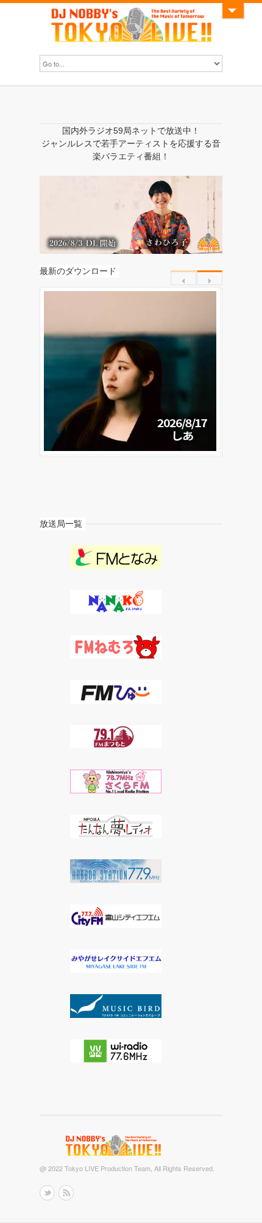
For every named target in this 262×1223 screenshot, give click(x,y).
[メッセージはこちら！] (232, 11)
